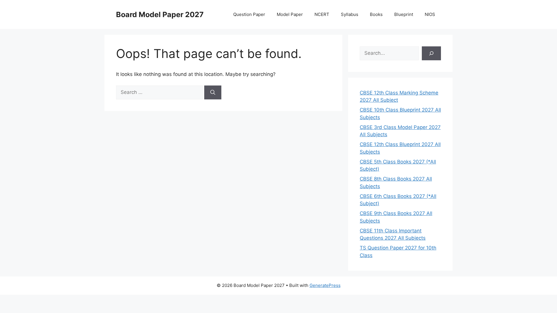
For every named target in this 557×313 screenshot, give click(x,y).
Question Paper (249, 14)
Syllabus (349, 14)
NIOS (430, 14)
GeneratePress (325, 285)
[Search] (212, 92)
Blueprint (403, 14)
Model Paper (290, 14)
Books (376, 14)
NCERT (321, 14)
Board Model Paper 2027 (160, 14)
